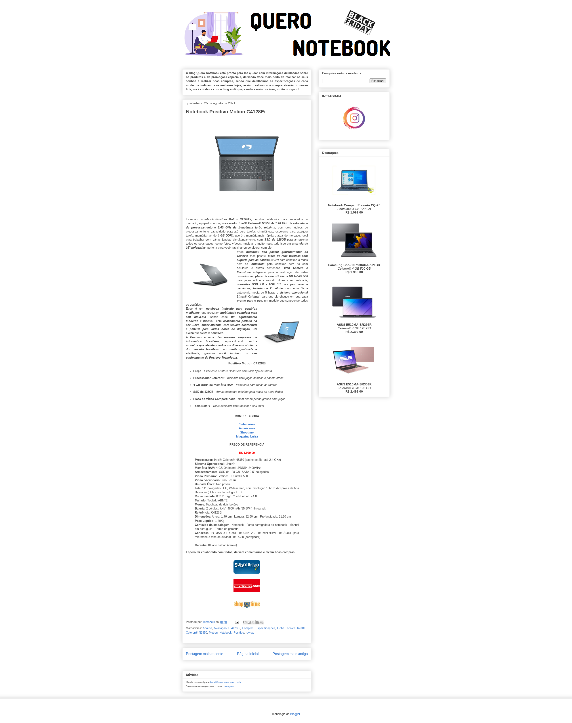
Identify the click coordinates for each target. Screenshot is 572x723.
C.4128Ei (234, 628)
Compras (248, 628)
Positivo (238, 632)
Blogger (295, 714)
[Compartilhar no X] (253, 622)
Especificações (265, 628)
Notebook (225, 632)
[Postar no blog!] (249, 622)
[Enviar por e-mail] (245, 622)
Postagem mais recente (204, 654)
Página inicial (248, 654)
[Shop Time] (247, 612)
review (250, 632)
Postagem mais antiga (290, 654)
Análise (207, 628)
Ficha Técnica (286, 628)
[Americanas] (246, 593)
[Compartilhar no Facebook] (257, 622)
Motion (213, 632)
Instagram (229, 686)
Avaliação (220, 628)
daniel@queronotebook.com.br (226, 682)
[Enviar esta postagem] (236, 622)
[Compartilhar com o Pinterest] (262, 622)
